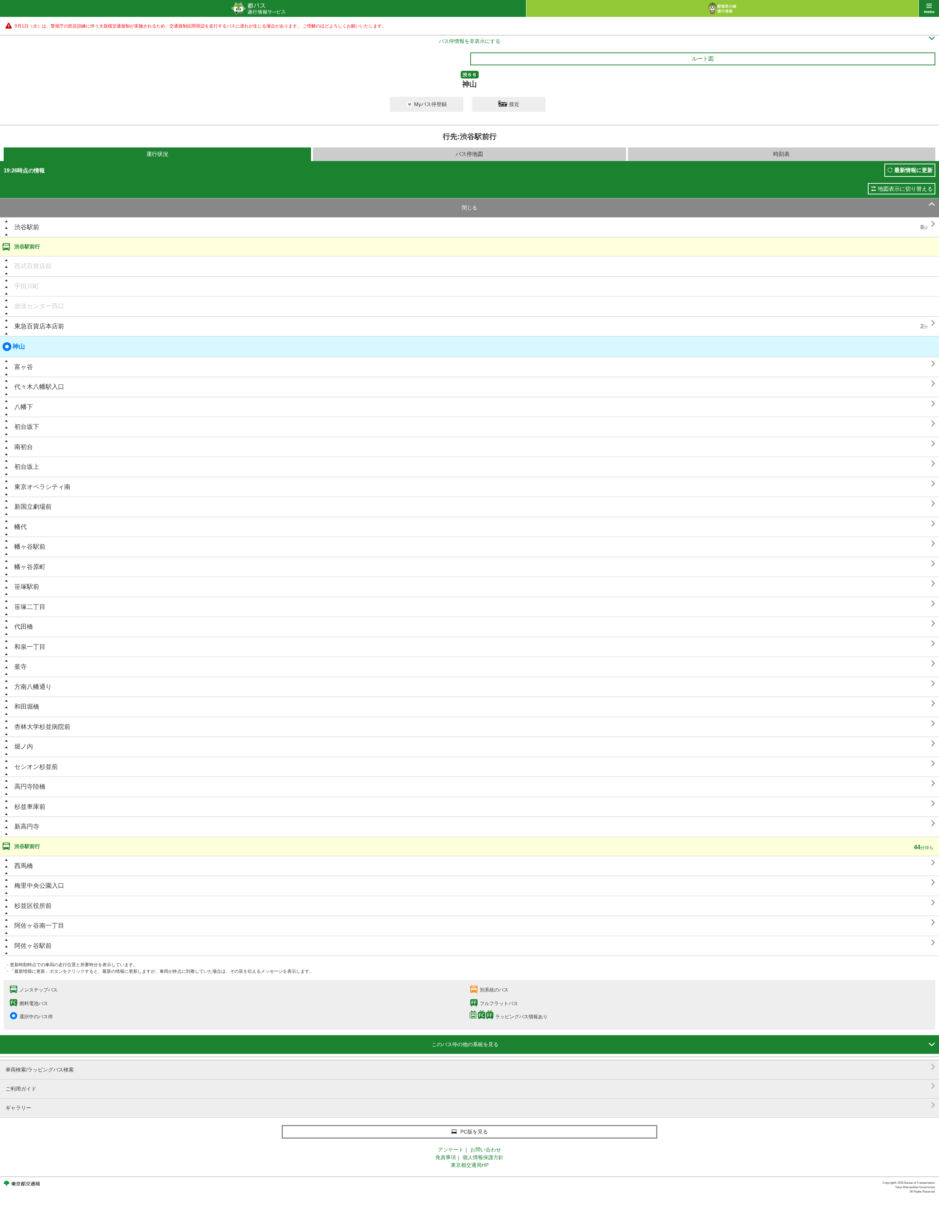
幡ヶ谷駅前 (29, 546)
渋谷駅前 (26, 227)
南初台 (23, 446)
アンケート (451, 1150)
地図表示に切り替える (905, 189)
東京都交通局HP (470, 1165)
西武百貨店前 (33, 266)
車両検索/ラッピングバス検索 (470, 1066)
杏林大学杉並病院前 (42, 726)
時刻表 (781, 154)
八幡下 (23, 406)
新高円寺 (26, 826)
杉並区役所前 (33, 905)
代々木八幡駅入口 (39, 386)
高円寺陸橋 (29, 786)
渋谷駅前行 (27, 246)
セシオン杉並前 (36, 766)
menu (929, 8)
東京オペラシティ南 (42, 486)
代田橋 (23, 626)
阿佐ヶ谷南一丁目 (39, 925)
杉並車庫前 (29, 806)
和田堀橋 (26, 706)
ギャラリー (470, 1105)
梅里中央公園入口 (39, 885)
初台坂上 (26, 466)
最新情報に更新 (913, 170)
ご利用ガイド (470, 1086)
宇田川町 (26, 286)
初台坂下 (26, 426)
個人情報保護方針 (483, 1157)
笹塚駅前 (26, 586)
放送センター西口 (39, 306)
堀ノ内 (23, 746)
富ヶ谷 (23, 367)
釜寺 (20, 666)
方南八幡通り (33, 686)
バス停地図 (469, 154)
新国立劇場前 (33, 506)
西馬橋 (23, 865)
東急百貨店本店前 (39, 326)
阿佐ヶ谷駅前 (33, 945)
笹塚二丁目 (29, 606)
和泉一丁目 (29, 646)
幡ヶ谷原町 (29, 566)
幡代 (20, 526)
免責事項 (445, 1157)
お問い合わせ (485, 1150)
